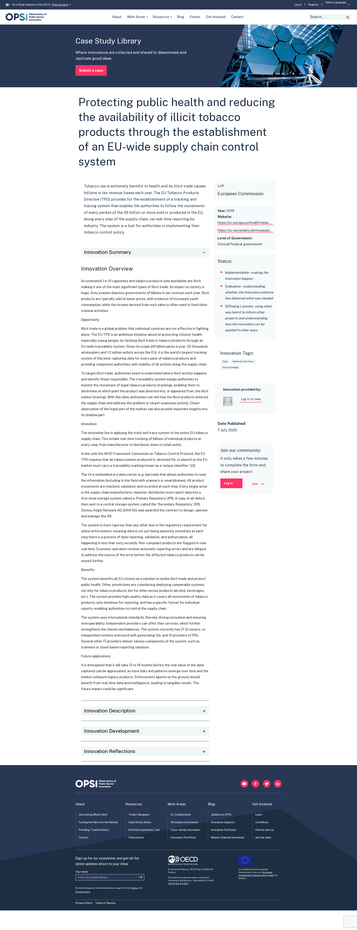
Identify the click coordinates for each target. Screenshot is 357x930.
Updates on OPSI (221, 814)
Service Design (231, 367)
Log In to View (251, 399)
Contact (83, 837)
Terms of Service (105, 903)
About (80, 804)
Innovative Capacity (223, 822)
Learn (258, 814)
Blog (211, 804)
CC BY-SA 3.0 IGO (178, 883)
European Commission (240, 193)
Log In (298, 4)
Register (313, 4)
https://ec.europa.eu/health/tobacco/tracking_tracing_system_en (268, 223)
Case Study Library (139, 822)
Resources (163, 19)
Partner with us (264, 829)
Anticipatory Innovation (185, 822)
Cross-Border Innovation (185, 829)
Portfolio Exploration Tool (144, 829)
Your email (81, 871)
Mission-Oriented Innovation (228, 837)
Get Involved (262, 804)
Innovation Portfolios (183, 837)
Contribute (261, 822)
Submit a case (91, 70)
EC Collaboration (181, 814)
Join (255, 484)
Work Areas (138, 19)
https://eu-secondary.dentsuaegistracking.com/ (254, 230)
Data (225, 361)
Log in (228, 483)
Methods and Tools (243, 361)
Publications (136, 837)
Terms (134, 888)
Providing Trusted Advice (93, 829)
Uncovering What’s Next (93, 814)
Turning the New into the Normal (98, 822)
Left (221, 186)
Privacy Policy (82, 892)
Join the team (263, 837)
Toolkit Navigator (139, 814)
